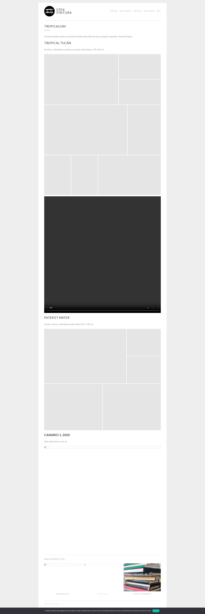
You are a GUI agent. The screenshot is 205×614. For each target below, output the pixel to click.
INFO (159, 11)
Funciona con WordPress (51, 603)
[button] (81, 79)
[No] (202, 611)
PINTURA (114, 11)
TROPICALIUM (102, 594)
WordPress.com (59, 604)
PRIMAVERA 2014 (62, 594)
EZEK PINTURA (64, 11)
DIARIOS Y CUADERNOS (142, 594)
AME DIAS (138, 11)
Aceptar (156, 611)
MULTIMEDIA (149, 11)
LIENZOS (47, 30)
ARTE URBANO (126, 11)
